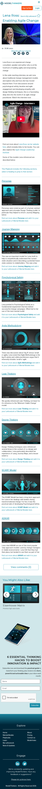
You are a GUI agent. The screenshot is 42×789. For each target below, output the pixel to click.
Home (5, 732)
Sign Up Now (27, 8)
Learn (5, 740)
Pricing (29, 735)
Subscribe (35, 705)
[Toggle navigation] (39, 2)
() (21, 567)
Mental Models (8, 735)
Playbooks (6, 738)
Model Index (31, 740)
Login (37, 8)
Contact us (31, 738)
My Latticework (8, 743)
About (29, 732)
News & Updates (9, 746)
